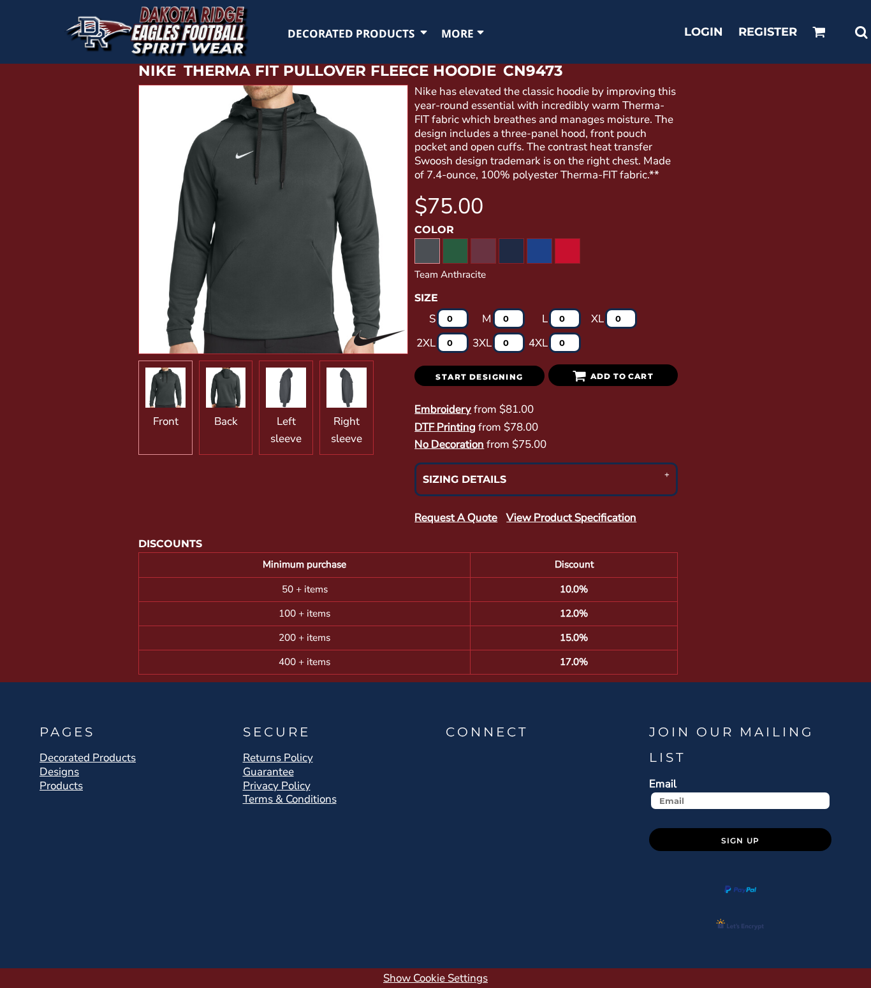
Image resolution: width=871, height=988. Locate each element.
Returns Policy (278, 757)
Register (767, 32)
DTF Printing (445, 427)
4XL (538, 343)
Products (61, 785)
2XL (425, 343)
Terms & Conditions (290, 799)
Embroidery (442, 409)
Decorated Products (88, 757)
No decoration (449, 444)
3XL (482, 343)
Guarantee (268, 771)
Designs (59, 771)
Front (166, 421)
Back (226, 421)
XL (597, 318)
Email (663, 784)
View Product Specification (571, 517)
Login (703, 32)
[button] (358, 32)
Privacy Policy (277, 785)
